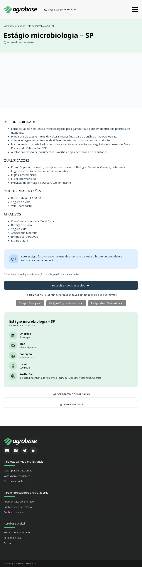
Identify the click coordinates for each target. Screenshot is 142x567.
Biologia (23, 377)
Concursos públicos (15, 481)
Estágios (20, 26)
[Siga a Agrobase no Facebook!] (16, 450)
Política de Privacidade (17, 532)
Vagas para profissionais (18, 470)
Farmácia (62, 377)
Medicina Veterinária (80, 377)
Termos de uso (12, 537)
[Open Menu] (135, 10)
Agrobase (9, 26)
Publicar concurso (14, 512)
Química (96, 377)
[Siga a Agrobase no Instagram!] (7, 450)
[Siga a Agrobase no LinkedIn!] (33, 450)
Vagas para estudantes (17, 476)
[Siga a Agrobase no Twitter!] (24, 450)
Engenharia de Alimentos (43, 377)
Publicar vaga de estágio (18, 507)
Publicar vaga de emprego (19, 501)
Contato (8, 543)
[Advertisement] (71, 80)
